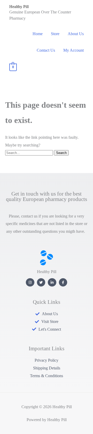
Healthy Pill (19, 6)
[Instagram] (30, 282)
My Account (73, 50)
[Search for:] (29, 152)
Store (55, 34)
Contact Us (46, 50)
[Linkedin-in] (52, 282)
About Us (76, 34)
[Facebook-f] (63, 282)
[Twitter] (41, 282)
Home (38, 34)
